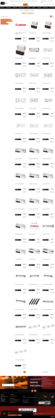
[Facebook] (32, 391)
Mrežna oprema (22, 7)
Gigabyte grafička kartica (4, 23)
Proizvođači (28, 1)
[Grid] (51, 16)
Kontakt (42, 2)
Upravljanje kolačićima (26, 402)
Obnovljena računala (13, 402)
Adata (9, 19)
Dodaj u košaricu (19, 66)
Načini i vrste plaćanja (26, 399)
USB (1, 19)
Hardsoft (36, 382)
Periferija (15, 7)
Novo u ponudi (18, 1)
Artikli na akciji (12, 1)
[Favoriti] (23, 41)
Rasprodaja (23, 1)
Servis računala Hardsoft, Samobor (15, 399)
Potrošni (33, 7)
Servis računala (34, 1)
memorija (6, 19)
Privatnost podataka (12, 398)
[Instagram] (35, 391)
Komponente (8, 7)
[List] (53, 16)
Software (39, 7)
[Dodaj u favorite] (25, 22)
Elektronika (45, 7)
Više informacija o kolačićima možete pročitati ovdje (15, 413)
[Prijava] (49, 4)
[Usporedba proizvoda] (25, 41)
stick (3, 19)
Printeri (28, 7)
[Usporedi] (25, 20)
